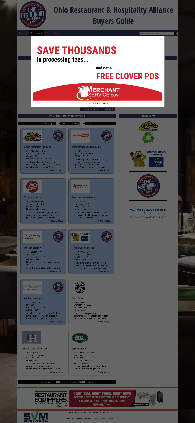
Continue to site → (100, 103)
